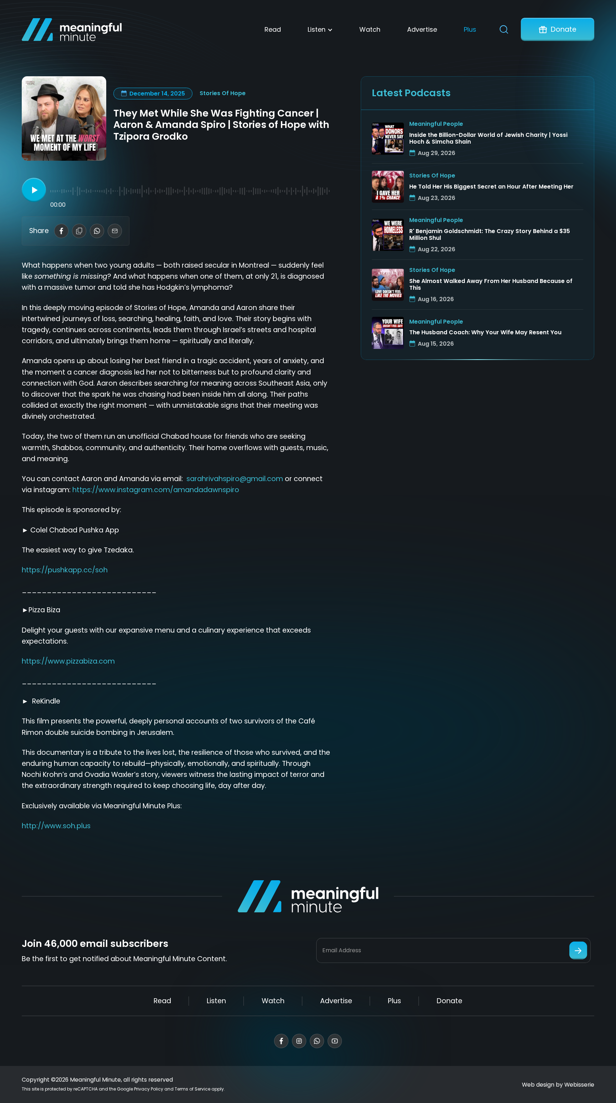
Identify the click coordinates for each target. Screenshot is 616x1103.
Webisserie (579, 1085)
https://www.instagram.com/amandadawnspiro (155, 490)
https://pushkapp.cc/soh (65, 570)
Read (273, 29)
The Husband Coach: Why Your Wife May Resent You (485, 332)
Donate (563, 29)
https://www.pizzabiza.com (68, 661)
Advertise (422, 29)
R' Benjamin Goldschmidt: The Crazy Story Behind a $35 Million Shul (489, 235)
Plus (470, 29)
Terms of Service (192, 1089)
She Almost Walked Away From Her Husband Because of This (491, 285)
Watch (369, 29)
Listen (316, 29)
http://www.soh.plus (56, 826)
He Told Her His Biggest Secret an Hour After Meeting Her (491, 187)
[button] (34, 190)
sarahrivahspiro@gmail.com (234, 479)
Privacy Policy (148, 1089)
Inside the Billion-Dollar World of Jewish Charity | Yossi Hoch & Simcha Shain (488, 138)
